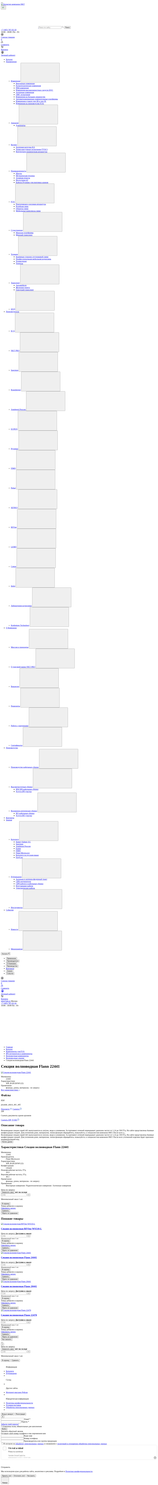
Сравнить (5, 1211)
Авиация (14, 123)
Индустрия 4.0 (22, 180)
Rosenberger (16, 390)
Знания (9, 820)
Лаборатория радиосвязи (21, 606)
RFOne (14, 527)
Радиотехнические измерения (28, 86)
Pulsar (13, 488)
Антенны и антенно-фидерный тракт (31, 879)
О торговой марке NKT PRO (23, 667)
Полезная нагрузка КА (25, 147)
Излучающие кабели (24, 886)
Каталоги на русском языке (27, 855)
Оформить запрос (8, 1208)
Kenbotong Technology (20, 625)
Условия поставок (13, 1405)
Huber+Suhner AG (23, 842)
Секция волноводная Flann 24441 (19, 1257)
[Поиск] (3, 7)
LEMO (14, 547)
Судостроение (17, 230)
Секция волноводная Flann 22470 (19, 1315)
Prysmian (14, 449)
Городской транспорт (25, 290)
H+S (13, 331)
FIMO (13, 468)
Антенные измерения (25, 92)
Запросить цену (8, 1192)
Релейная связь (22, 206)
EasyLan (19, 857)
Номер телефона (31, 1438)
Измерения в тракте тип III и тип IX (31, 101)
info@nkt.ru (5, 1001)
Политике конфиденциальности (78, 1471)
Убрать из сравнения (10, 1213)
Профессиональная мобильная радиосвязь (33, 259)
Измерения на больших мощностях (30, 97)
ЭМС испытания (23, 95)
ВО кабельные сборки (25, 813)
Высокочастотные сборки (21, 787)
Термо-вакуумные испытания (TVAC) (32, 149)
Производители (12, 312)
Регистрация (20, 1414)
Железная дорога (23, 287)
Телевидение (21, 261)
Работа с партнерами (19, 726)
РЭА (13, 202)
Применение (11, 62)
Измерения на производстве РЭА (30, 103)
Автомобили (21, 285)
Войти (4, 1429)
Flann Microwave (23, 853)
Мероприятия (16, 949)
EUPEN (14, 429)
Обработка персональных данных (20, 1407)
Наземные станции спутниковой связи (32, 257)
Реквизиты (15, 706)
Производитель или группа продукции (40, 1441)
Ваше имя (28, 1436)
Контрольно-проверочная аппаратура (31, 152)
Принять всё (6, 1476)
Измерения (15, 81)
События (9, 910)
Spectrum (14, 370)
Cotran (13, 566)
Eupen (18, 848)
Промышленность (18, 171)
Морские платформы (24, 233)
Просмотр (5, 1109)
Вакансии (15, 686)
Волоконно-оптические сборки (24, 811)
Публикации (16, 877)
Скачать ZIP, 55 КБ (9, 1120)
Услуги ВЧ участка (24, 791)
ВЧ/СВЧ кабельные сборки (27, 789)
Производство (12, 748)
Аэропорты (20, 125)
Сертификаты (16, 745)
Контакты (10, 818)
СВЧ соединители (23, 881)
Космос (14, 145)
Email (27, 1419)
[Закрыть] (2, 1342)
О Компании (11, 628)
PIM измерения (22, 88)
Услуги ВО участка (24, 816)
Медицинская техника (25, 176)
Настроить (31, 1476)
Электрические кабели (25, 888)
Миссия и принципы (20, 647)
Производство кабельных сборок (25, 767)
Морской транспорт (24, 235)
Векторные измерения (25, 83)
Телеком (14, 254)
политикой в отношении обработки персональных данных (82, 1444)
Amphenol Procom (18, 409)
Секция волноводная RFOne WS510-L (21, 1228)
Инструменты (17, 907)
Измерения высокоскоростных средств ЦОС (34, 90)
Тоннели (19, 263)
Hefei (13, 586)
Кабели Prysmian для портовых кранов (32, 182)
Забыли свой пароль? (10, 1424)
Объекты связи (22, 209)
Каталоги (15, 839)
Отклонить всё (19, 1476)
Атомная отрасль (23, 178)
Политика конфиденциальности (19, 1403)
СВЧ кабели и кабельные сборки (29, 884)
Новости (14, 929)
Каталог (9, 59)
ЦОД (13, 309)
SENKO (14, 508)
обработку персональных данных (30, 1444)
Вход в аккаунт (7, 1414)
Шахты (19, 173)
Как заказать (6, 1339)
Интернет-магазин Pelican (17, 1392)
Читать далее (7, 1142)
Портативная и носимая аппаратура (31, 204)
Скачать (16, 1109)
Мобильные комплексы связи (28, 211)
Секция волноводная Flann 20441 (19, 1286)
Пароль (25, 1422)
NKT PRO (15, 351)
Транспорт (15, 283)
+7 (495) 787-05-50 (8, 30)
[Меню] (2, 2)
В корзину (5, 1204)
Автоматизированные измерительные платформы (37, 99)
